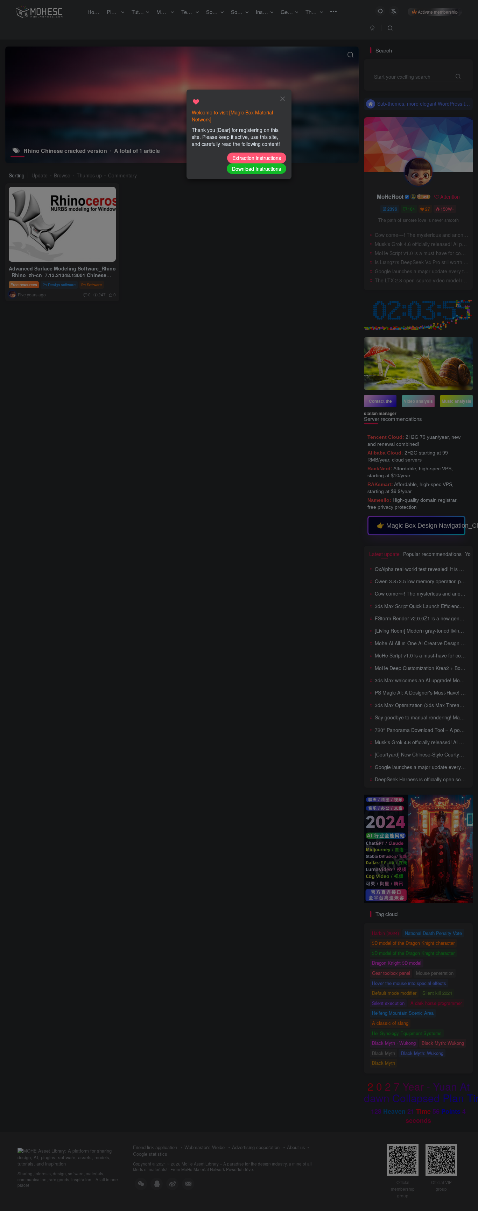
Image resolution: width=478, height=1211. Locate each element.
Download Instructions (256, 168)
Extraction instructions (256, 157)
